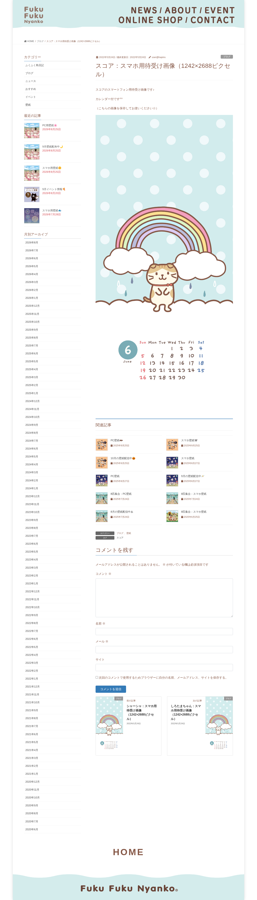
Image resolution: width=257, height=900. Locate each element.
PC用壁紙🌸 (49, 125)
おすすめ (30, 88)
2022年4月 (31, 654)
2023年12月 (32, 496)
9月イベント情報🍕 (53, 189)
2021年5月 (31, 742)
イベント (30, 96)
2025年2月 (31, 385)
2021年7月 (31, 726)
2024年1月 (31, 488)
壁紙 (128, 533)
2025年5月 (31, 361)
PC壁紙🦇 (117, 440)
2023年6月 (31, 543)
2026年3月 (31, 282)
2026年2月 (31, 289)
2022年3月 (31, 662)
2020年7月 (31, 821)
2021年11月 (32, 694)
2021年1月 (31, 773)
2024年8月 (31, 432)
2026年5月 (31, 266)
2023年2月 (31, 575)
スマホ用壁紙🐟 (51, 210)
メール (102, 641)
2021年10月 (32, 702)
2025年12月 (32, 305)
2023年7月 (31, 535)
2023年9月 (31, 519)
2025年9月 (31, 329)
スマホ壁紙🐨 (189, 440)
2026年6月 (31, 258)
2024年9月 (31, 424)
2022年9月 (31, 615)
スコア (120, 537)
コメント (103, 573)
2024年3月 (31, 472)
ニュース (30, 81)
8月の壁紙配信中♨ (122, 511)
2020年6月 (31, 829)
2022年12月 (32, 591)
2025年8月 (31, 337)
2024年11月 (32, 409)
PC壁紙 (115, 476)
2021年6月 (31, 734)
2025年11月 (32, 313)
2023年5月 (31, 551)
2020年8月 (31, 813)
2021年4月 (31, 750)
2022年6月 (31, 638)
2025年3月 (31, 377)
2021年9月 (31, 710)
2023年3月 (31, 567)
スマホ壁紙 (187, 458)
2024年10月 (32, 416)
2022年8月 (31, 623)
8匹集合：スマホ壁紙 (193, 493)
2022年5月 (31, 646)
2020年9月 (31, 805)
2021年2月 (31, 765)
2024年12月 (32, 401)
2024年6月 (31, 448)
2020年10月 (32, 797)
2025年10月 (32, 321)
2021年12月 (32, 686)
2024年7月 (31, 440)
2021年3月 (31, 757)
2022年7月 (31, 630)
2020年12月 (32, 781)
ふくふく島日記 (34, 65)
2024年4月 (31, 464)
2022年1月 (31, 678)
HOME (128, 852)
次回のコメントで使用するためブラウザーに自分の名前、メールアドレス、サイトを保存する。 (163, 677)
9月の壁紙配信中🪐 (192, 476)
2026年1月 (31, 297)
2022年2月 (31, 670)
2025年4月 (31, 369)
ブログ (226, 56)
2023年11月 (32, 504)
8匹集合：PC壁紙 (121, 493)
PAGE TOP (247, 869)
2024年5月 (31, 456)
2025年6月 (31, 353)
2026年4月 (31, 274)
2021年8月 (31, 718)
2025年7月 (31, 345)
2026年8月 (31, 242)
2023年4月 (31, 559)
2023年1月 (31, 583)
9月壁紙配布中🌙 (52, 146)
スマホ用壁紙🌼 (51, 167)
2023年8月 (31, 527)
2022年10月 (32, 607)
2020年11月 (32, 789)
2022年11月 (32, 599)
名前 (100, 623)
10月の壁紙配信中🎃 (123, 458)
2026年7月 (31, 250)
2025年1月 (31, 393)
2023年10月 (32, 512)
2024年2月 (31, 480)
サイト (100, 659)
